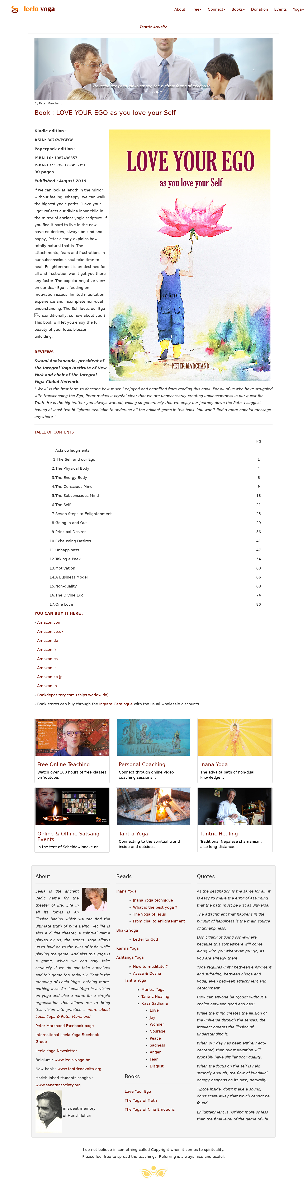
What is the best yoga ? (155, 907)
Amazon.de (47, 640)
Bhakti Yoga (127, 930)
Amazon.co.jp (49, 677)
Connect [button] (215, 9)
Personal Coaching (142, 764)
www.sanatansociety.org (58, 1085)
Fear (154, 1059)
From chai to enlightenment (159, 921)
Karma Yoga (127, 948)
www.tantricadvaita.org (79, 1069)
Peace (155, 1038)
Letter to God (145, 939)
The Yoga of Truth (141, 1100)
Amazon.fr (46, 649)
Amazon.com (49, 622)
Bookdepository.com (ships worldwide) (73, 695)
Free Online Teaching (63, 764)
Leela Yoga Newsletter (56, 1051)
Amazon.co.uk (50, 631)
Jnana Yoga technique (153, 900)
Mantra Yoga (153, 989)
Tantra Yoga (133, 834)
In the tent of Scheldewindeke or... (69, 847)
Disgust (157, 1066)
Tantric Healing (219, 834)
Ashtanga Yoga (130, 957)
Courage (157, 1031)
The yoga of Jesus (149, 914)
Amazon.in (47, 686)
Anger (155, 1052)
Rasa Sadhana (154, 1003)
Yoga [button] (297, 9)
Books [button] (237, 9)
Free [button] (195, 9)
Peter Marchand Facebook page (65, 1026)
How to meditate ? (150, 966)
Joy (152, 1017)
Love (154, 1010)
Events (280, 9)
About (179, 9)
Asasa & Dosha (147, 973)
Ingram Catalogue (116, 704)
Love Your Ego (138, 1091)
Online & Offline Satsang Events (68, 836)
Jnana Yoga (214, 764)
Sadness (157, 1045)
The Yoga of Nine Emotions (150, 1109)
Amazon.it (46, 668)
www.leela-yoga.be (72, 1060)
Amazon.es (47, 659)
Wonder (157, 1024)
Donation (259, 9)
